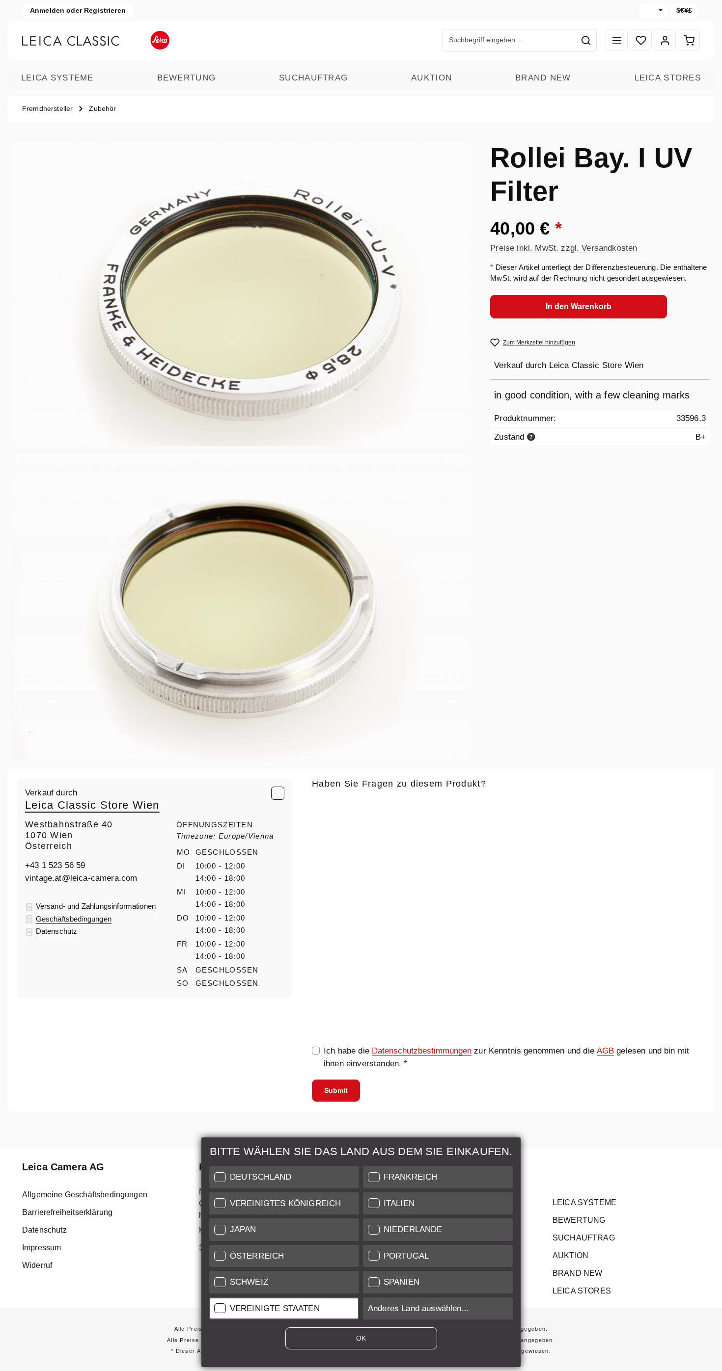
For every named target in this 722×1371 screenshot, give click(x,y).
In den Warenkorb (578, 306)
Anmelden (47, 10)
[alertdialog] (361, 1254)
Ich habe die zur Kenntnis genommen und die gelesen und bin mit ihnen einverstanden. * (506, 1057)
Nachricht (330, 896)
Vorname (598, 851)
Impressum (41, 1247)
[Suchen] (586, 40)
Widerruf (37, 1265)
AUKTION (431, 77)
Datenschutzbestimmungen (422, 1050)
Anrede (325, 851)
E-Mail (327, 805)
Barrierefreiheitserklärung (67, 1212)
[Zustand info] (531, 436)
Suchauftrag (313, 77)
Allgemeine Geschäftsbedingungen (84, 1194)
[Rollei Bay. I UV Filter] (241, 294)
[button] (284, 1177)
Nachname (468, 851)
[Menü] (617, 40)
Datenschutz (44, 1230)
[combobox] (509, 40)
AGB (605, 1050)
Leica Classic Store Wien (92, 805)
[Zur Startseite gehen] (95, 40)
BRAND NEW (543, 77)
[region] (241, 450)
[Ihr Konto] (665, 40)
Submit (336, 1090)
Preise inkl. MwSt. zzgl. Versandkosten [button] (563, 247)
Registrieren (105, 10)
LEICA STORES (668, 77)
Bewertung (186, 77)
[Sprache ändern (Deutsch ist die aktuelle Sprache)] (653, 10)
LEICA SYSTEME (57, 77)
